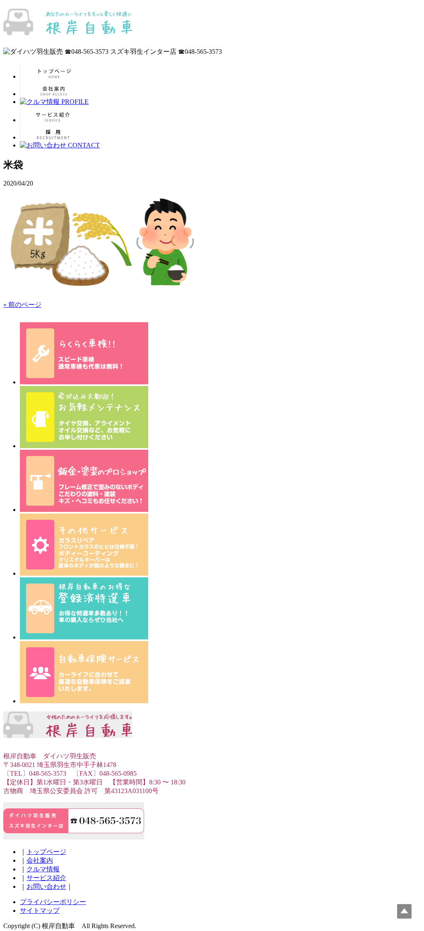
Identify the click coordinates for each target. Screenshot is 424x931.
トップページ (46, 851)
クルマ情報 (43, 869)
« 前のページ (22, 304)
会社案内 (39, 860)
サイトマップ (40, 910)
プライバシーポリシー (53, 901)
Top (404, 911)
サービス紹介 (46, 877)
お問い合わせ (46, 886)
